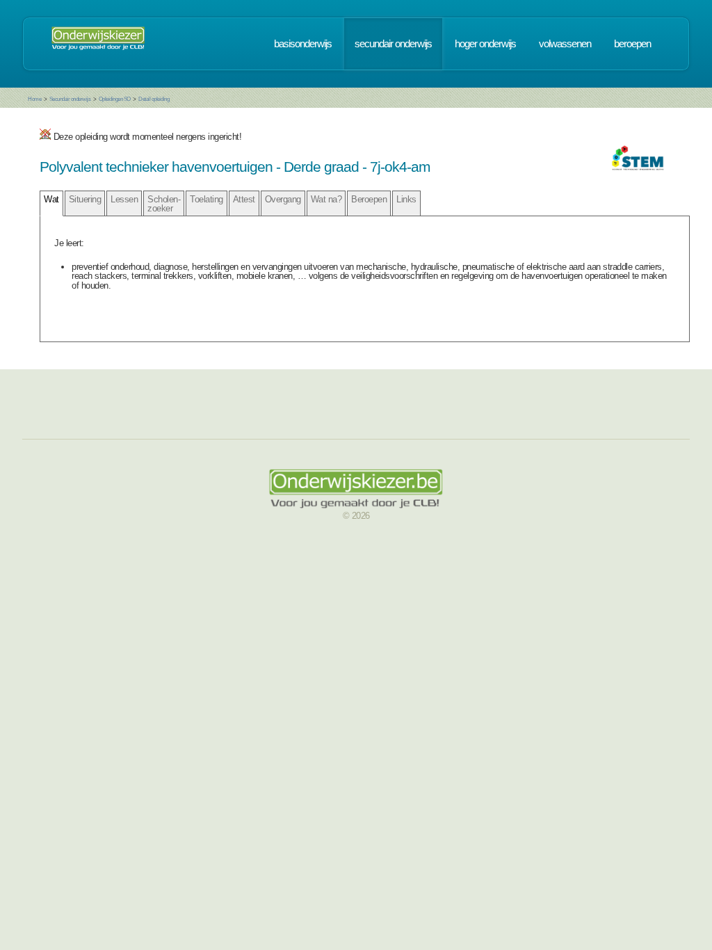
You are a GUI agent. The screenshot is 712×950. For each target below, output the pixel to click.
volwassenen (565, 43)
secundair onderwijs (393, 43)
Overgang (283, 199)
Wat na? (326, 199)
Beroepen (369, 199)
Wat (51, 199)
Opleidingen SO (115, 99)
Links (406, 199)
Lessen (124, 199)
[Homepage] (98, 43)
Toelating (206, 199)
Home (34, 99)
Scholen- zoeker (163, 204)
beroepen (632, 43)
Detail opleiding (153, 99)
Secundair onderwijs (70, 99)
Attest (244, 199)
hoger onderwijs (485, 43)
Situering (85, 199)
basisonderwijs (303, 43)
